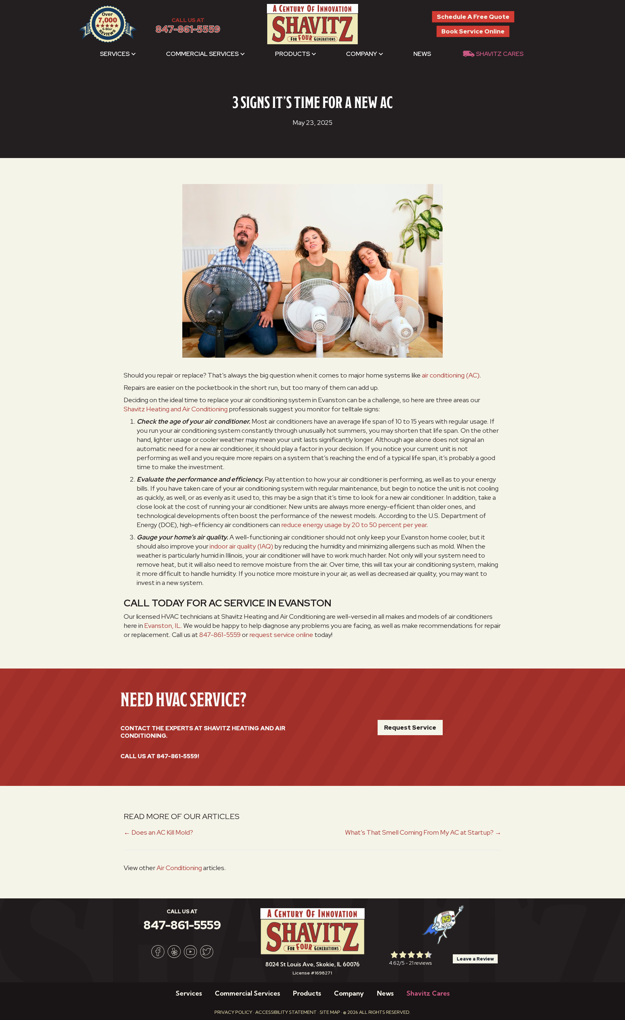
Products (292, 54)
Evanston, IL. (163, 625)
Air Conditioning (179, 868)
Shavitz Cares (499, 54)
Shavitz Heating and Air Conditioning (176, 409)
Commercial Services (202, 54)
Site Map (330, 1012)
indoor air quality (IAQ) (241, 546)
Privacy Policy (233, 1012)
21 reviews (420, 963)
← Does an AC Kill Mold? (158, 832)
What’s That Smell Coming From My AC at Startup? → (423, 832)
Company (361, 54)
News (422, 54)
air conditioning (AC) (450, 375)
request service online (281, 634)
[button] (133, 53)
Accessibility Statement (286, 1012)
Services (115, 54)
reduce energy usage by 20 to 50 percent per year (353, 525)
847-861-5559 (188, 29)
